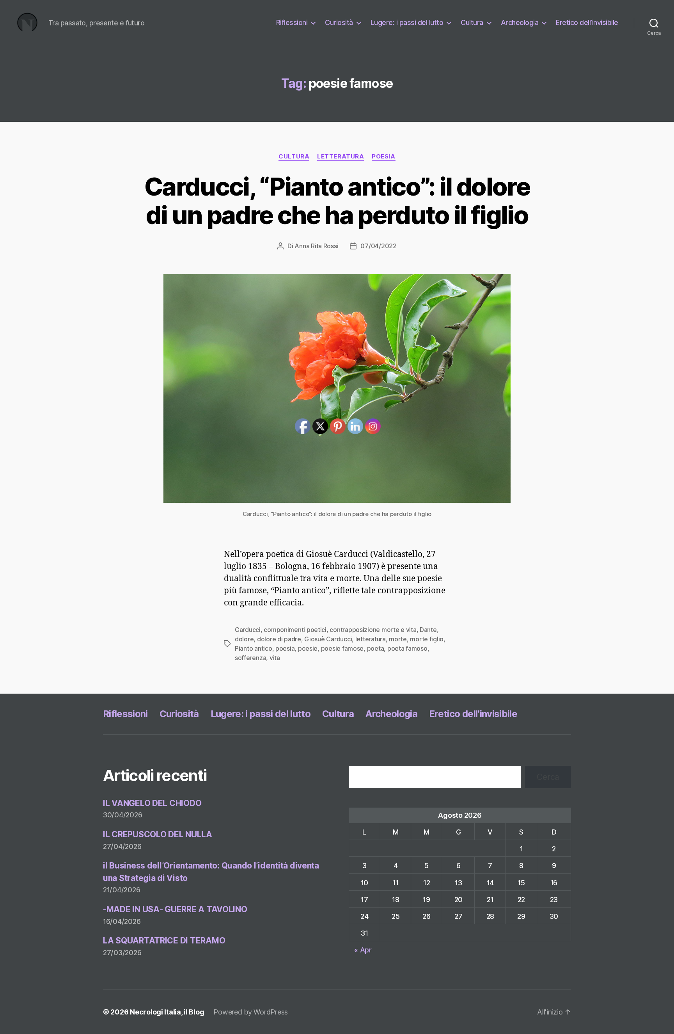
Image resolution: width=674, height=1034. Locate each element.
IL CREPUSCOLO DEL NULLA (157, 834)
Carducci (248, 630)
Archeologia (520, 22)
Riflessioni (292, 22)
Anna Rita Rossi (316, 246)
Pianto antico (253, 648)
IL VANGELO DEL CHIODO (152, 803)
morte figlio (426, 639)
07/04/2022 (378, 246)
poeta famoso (407, 648)
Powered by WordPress (250, 1012)
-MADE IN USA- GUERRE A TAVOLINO (175, 909)
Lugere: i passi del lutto (407, 22)
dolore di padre (279, 639)
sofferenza (250, 658)
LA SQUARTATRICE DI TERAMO (164, 940)
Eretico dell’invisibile (587, 22)
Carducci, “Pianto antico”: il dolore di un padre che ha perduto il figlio (337, 200)
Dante (428, 630)
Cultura (472, 22)
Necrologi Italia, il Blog (167, 1012)
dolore (244, 639)
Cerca (548, 777)
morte (398, 639)
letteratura (340, 156)
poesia (383, 156)
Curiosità (339, 22)
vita (275, 658)
